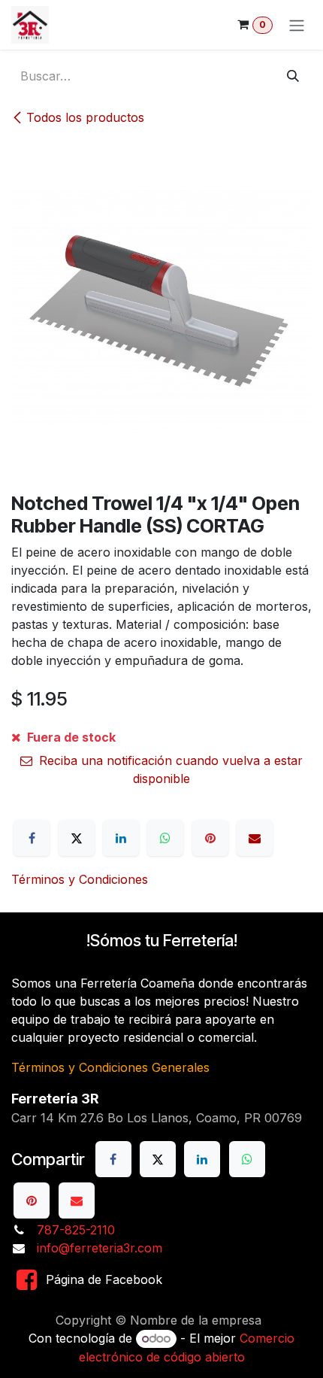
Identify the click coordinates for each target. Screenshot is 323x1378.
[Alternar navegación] (297, 25)
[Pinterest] (210, 838)
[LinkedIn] (121, 838)
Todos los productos (85, 117)
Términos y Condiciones (79, 879)
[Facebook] (32, 838)
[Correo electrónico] (255, 838)
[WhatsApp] (165, 838)
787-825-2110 (76, 1229)
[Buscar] (293, 76)
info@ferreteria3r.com (99, 1247)
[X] (77, 838)
